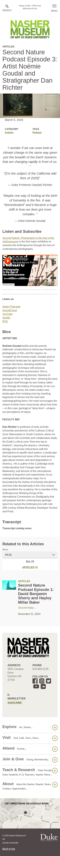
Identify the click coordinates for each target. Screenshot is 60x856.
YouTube (7, 314)
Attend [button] (14, 748)
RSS (5, 321)
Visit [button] (21, 737)
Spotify (6, 317)
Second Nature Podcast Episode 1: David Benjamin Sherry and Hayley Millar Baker (36, 593)
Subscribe (15, 702)
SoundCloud (9, 310)
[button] (7, 8)
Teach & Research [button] (27, 772)
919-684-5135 (40, 669)
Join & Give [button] (25, 759)
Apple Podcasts (11, 306)
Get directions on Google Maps (27, 803)
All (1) (8, 554)
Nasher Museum (8, 289)
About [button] (26, 786)
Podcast (37, 132)
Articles (9, 132)
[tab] (30, 567)
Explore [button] (17, 727)
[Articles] (9, 585)
